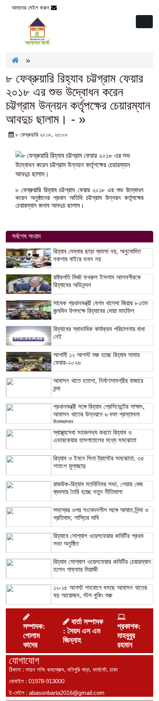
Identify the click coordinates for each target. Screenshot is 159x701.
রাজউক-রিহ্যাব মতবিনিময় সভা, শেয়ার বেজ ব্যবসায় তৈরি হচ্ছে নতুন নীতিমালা (98, 488)
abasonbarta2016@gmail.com (97, 7)
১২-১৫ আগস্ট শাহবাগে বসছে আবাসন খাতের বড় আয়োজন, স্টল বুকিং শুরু (100, 591)
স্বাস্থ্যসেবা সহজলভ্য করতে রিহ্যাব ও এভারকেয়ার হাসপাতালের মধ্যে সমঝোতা (94, 436)
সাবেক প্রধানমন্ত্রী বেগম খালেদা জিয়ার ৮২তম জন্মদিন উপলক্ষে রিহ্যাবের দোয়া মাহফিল (100, 307)
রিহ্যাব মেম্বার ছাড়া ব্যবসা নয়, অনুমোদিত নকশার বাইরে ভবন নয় (97, 255)
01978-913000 (46, 681)
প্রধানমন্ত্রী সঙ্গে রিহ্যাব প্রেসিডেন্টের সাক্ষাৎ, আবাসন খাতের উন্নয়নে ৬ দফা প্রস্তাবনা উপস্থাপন (99, 414)
